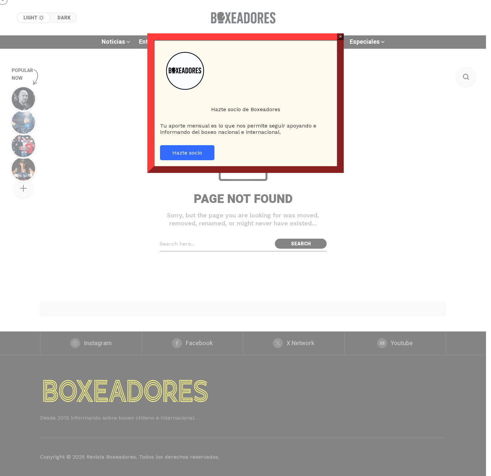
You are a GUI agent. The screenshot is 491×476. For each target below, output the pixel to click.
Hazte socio (187, 153)
